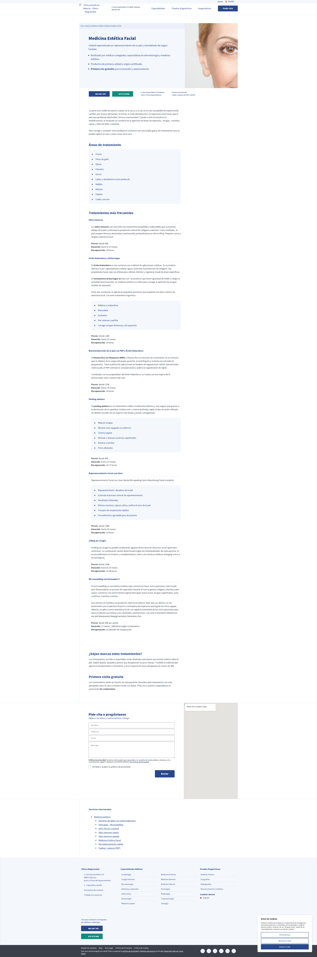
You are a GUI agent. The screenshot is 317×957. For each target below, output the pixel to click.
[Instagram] (209, 951)
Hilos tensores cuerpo (109, 832)
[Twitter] (221, 951)
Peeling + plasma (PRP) (109, 848)
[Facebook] (215, 951)
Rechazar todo (285, 941)
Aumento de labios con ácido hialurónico (117, 820)
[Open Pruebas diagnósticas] (193, 9)
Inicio (82, 26)
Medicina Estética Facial (110, 840)
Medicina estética (98, 26)
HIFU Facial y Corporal (109, 828)
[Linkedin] (202, 951)
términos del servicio (148, 951)
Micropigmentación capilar (111, 844)
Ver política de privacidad (139, 762)
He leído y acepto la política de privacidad (111, 766)
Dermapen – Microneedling (111, 824)
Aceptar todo (284, 946)
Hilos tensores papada (109, 836)
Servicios (88, 26)
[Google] (234, 951)
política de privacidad (130, 951)
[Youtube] (227, 951)
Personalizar (284, 934)
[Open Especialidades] (167, 9)
